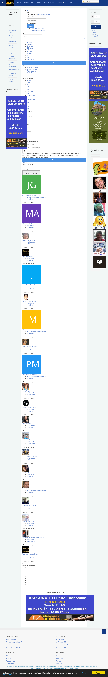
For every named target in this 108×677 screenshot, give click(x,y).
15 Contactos (30, 474)
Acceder (30, 26)
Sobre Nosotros (12, 645)
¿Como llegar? (11, 80)
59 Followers (30, 260)
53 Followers (30, 228)
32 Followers (30, 334)
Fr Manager (30, 108)
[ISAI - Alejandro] (99, 236)
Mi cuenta (73, 3)
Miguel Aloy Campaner (29, 330)
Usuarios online (31, 71)
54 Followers (30, 289)
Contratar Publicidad (12, 58)
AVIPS (8, 658)
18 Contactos (30, 523)
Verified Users (31, 73)
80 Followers (30, 411)
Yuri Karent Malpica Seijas (30, 554)
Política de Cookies (13, 642)
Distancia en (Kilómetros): (30, 141)
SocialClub (62, 3)
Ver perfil (26, 167)
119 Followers (31, 244)
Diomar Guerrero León (29, 407)
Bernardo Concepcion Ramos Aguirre (33, 538)
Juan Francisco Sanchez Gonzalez (32, 195)
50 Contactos (30, 287)
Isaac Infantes (26, 472)
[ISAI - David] (99, 262)
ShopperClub (49, 3)
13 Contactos (30, 556)
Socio (28, 85)
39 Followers (30, 378)
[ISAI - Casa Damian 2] (99, 196)
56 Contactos (30, 258)
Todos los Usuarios (32, 67)
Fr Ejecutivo (30, 104)
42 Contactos (30, 226)
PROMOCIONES (13, 70)
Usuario (29, 81)
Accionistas (28, 3)
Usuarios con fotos (32, 69)
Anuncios (59, 658)
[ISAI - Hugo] (99, 183)
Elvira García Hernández (29, 301)
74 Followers (30, 492)
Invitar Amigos (11, 52)
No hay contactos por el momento (36, 197)
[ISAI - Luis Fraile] (99, 249)
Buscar (54, 160)
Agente (29, 89)
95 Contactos (30, 507)
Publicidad (10, 664)
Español (87, 1)
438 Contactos (31, 425)
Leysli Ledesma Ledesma (29, 456)
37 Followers (30, 305)
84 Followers (30, 350)
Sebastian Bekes (27, 489)
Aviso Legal (12, 42)
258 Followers (31, 444)
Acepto (98, 672)
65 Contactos (30, 409)
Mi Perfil (59, 639)
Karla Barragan (26, 424)
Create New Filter (54, 63)
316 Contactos (31, 442)
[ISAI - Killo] (99, 209)
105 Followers (31, 395)
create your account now (45, 14)
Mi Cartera (60, 647)
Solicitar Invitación (11, 46)
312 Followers (31, 427)
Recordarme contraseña (38, 31)
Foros (38, 3)
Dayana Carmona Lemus (29, 346)
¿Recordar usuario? (94, 31)
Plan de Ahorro (11, 37)
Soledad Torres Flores (28, 240)
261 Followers (31, 460)
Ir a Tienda (10, 655)
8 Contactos (30, 303)
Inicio (19, 3)
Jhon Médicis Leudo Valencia (30, 285)
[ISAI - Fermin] (99, 222)
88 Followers (30, 558)
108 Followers (31, 541)
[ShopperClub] (10, 3)
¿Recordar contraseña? (94, 35)
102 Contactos (31, 242)
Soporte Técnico (12, 647)
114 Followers (31, 509)
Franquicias (10, 661)
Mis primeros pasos (12, 31)
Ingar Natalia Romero (28, 521)
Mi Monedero (61, 645)
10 (27, 586)
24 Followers (30, 199)
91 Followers (30, 525)
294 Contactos (31, 458)
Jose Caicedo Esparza (28, 440)
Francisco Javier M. (28, 256)
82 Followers (30, 476)
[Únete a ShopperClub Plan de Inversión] (60, 608)
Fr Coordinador (31, 100)
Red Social (60, 664)
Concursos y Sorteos (12, 74)
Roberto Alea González (29, 505)
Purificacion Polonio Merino (30, 375)
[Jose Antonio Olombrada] (16, 122)
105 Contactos (31, 393)
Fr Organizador (31, 96)
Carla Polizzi (26, 391)
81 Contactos (30, 348)
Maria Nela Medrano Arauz (30, 224)
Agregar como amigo (28, 202)
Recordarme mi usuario (38, 29)
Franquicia (30, 93)
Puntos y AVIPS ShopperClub (13, 64)
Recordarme (32, 23)
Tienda (58, 661)
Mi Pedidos (60, 642)
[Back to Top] (104, 631)
